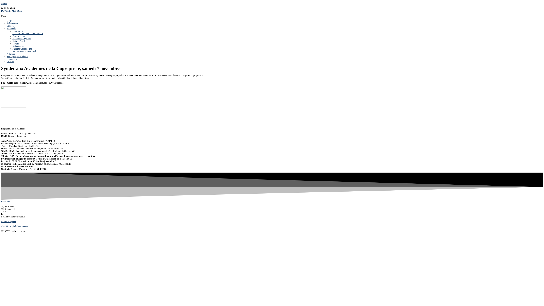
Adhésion (11, 54)
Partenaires (12, 59)
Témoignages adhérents (17, 56)
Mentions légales (8, 221)
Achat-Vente (18, 46)
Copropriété (17, 31)
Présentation (12, 23)
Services (10, 26)
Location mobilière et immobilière (27, 33)
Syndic (15, 43)
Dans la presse (18, 36)
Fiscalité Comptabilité (22, 49)
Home (9, 21)
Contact (10, 61)
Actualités (11, 28)
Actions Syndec (19, 41)
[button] (272, 16)
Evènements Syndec (21, 38)
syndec (4, 3)
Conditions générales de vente (14, 226)
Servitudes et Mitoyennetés (24, 51)
